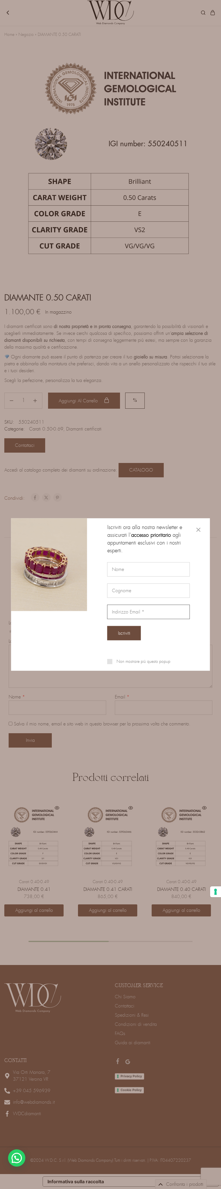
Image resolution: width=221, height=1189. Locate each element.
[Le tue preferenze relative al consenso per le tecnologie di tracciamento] (215, 891)
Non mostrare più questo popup (143, 661)
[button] (16, 1158)
